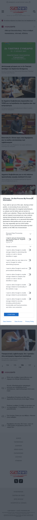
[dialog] (18, 260)
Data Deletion (7, 321)
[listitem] (18, 233)
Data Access (18, 321)
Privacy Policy (29, 321)
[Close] (33, 199)
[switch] (29, 239)
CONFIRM (11, 314)
